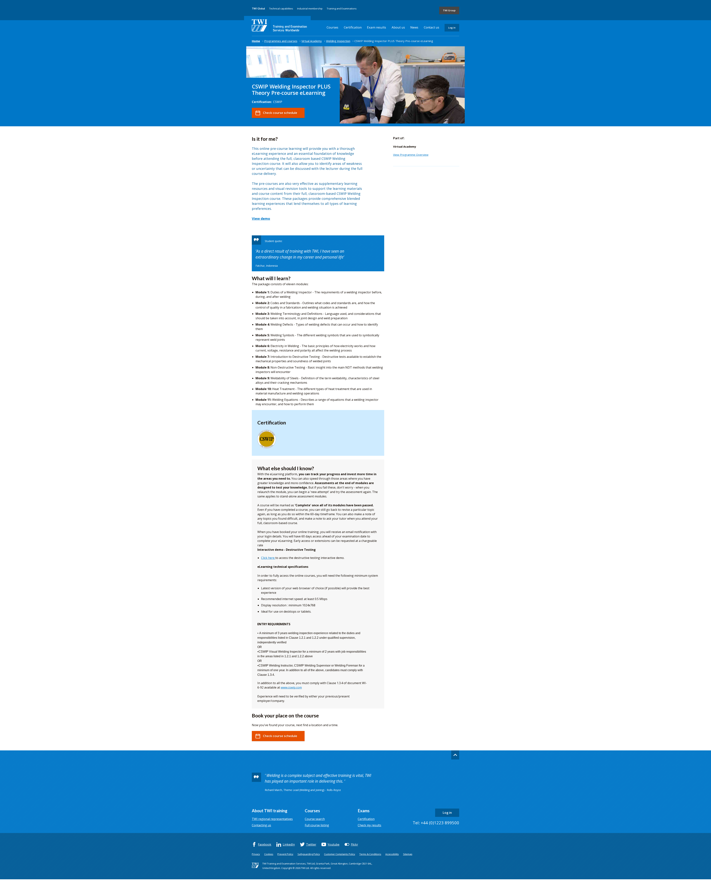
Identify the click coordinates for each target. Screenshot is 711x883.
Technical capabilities (281, 8)
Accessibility (392, 854)
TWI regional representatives (272, 819)
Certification (353, 27)
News (414, 27)
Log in (451, 27)
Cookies (268, 854)
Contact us (431, 27)
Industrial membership (310, 8)
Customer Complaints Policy (339, 854)
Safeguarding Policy (309, 854)
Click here (268, 558)
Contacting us (261, 825)
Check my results (369, 825)
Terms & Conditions (370, 854)
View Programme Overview (410, 154)
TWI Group (449, 10)
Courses (332, 27)
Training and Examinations (342, 8)
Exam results (376, 27)
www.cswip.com (291, 687)
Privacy (256, 854)
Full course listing (317, 825)
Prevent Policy (285, 854)
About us (398, 27)
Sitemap (407, 854)
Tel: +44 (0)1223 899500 (436, 822)
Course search (315, 819)
